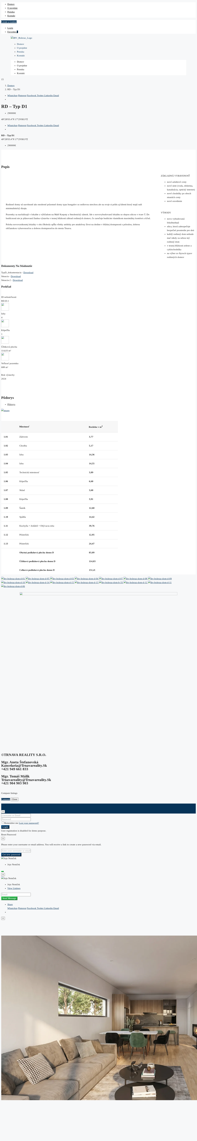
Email (56, 95)
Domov (11, 4)
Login (10, 28)
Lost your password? (29, 823)
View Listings (13, 888)
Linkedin (48, 95)
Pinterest (22, 95)
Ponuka (11, 12)
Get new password (11, 854)
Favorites (12, 32)
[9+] (136, 578)
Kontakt (11, 15)
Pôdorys (11, 404)
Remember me (11, 823)
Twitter (40, 95)
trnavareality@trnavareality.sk (26, 780)
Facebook (32, 95)
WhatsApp (12, 95)
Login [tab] (10, 805)
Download (28, 272)
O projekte (12, 8)
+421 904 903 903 (14, 783)
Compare (5, 799)
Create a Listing (8, 22)
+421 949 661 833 (14, 769)
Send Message (9, 898)
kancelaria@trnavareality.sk (24, 765)
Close (14, 799)
